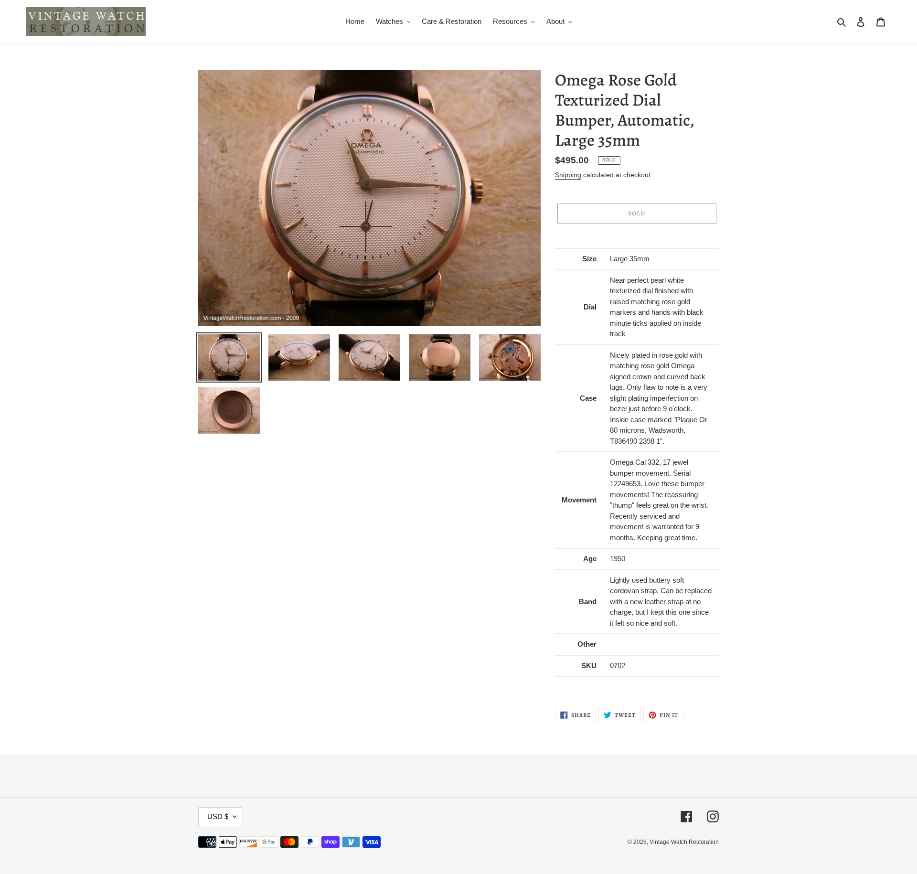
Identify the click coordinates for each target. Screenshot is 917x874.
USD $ (217, 816)
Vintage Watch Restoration (684, 842)
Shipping (568, 175)
